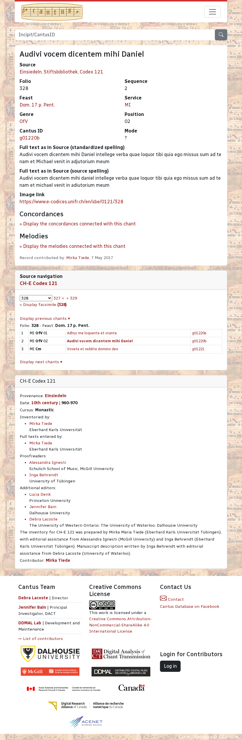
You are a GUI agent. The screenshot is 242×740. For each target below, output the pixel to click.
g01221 (198, 349)
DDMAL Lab (29, 623)
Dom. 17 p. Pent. (37, 105)
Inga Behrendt (43, 474)
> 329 (71, 298)
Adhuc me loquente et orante (92, 333)
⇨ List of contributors (40, 638)
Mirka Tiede (77, 257)
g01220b (29, 138)
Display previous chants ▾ (45, 318)
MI (128, 105)
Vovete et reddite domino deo (92, 349)
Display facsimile (45, 304)
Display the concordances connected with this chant (79, 224)
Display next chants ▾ (41, 361)
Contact (175, 599)
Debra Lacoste (43, 519)
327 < (58, 298)
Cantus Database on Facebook (189, 606)
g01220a (199, 333)
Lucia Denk (40, 494)
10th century (44, 402)
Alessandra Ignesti (47, 462)
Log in (170, 666)
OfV (23, 121)
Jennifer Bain (42, 506)
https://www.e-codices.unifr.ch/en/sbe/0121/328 (71, 201)
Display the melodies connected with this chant (74, 246)
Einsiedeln (55, 395)
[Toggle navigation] (212, 12)
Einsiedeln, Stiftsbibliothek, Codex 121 (61, 72)
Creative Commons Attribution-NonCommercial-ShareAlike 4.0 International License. (120, 625)
